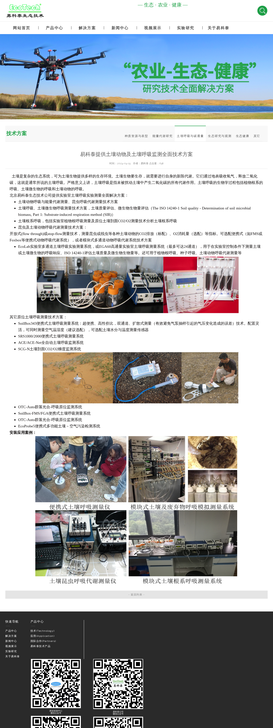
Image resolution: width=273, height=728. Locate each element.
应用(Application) (42, 635)
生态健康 (242, 136)
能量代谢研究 (162, 136)
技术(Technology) (42, 630)
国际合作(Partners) (43, 641)
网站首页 (21, 28)
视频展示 (152, 28)
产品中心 (54, 28)
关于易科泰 (218, 28)
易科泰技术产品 (40, 646)
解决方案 (87, 28)
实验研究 (185, 28)
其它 (257, 136)
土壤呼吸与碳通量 (190, 136)
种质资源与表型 (136, 136)
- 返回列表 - (136, 594)
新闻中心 (120, 28)
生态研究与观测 (219, 136)
